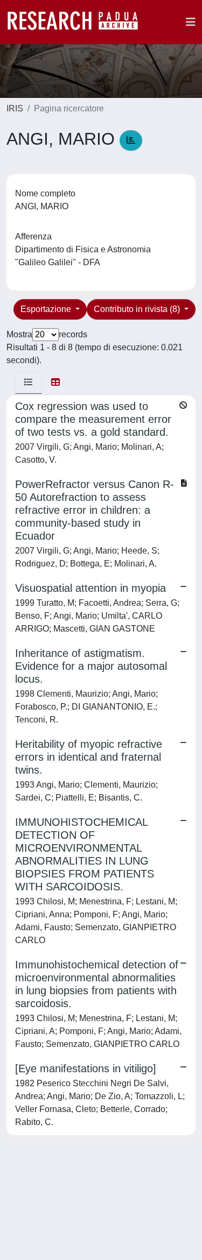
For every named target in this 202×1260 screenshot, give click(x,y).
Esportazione (46, 309)
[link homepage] (78, 22)
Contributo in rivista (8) (138, 309)
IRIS (14, 108)
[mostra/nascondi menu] (191, 22)
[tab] (28, 382)
